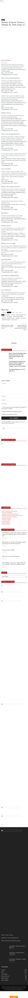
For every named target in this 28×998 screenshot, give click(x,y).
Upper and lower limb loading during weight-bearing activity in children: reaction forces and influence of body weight (14, 247)
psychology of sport (10, 318)
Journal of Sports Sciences (20, 314)
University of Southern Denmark (9, 517)
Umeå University (5, 521)
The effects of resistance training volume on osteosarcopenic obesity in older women (11, 81)
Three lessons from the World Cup (10, 556)
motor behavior (9, 316)
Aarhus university (6, 522)
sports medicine (14, 319)
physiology (4, 318)
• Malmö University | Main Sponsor (9, 511)
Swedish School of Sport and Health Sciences (12, 515)
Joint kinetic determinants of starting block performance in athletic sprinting (11, 278)
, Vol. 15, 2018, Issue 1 (7, 327)
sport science (23, 318)
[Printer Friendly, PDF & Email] (14, 306)
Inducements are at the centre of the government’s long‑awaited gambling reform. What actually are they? (14, 534)
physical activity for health (18, 316)
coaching (13, 314)
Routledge (18, 318)
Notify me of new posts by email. (10, 414)
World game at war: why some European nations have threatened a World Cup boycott (14, 542)
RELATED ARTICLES (6, 349)
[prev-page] (2, 376)
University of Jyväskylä (7, 512)
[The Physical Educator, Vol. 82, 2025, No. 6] (4, 371)
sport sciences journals (6, 319)
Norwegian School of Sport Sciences (10, 514)
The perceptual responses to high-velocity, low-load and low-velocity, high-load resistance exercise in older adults (13, 155)
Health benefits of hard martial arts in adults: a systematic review (12, 201)
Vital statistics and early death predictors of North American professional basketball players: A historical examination (13, 263)
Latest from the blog (8, 529)
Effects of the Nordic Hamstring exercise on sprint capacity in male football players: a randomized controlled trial (13, 294)
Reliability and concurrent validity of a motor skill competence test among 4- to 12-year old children (13, 189)
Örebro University (6, 524)
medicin (3, 316)
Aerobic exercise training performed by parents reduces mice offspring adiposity (12, 116)
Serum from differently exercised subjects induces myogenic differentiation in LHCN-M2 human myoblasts (13, 229)
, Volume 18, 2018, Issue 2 (21, 327)
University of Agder (6, 519)
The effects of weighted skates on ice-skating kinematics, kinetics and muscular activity (12, 216)
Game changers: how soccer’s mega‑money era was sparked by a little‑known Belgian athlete (13, 563)
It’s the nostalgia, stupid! (8, 550)
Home (2, 17)
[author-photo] (14, 341)
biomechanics (7, 314)
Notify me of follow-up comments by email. (12, 411)
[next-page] (4, 376)
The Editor (14, 343)
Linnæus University (6, 518)
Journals (6, 17)
